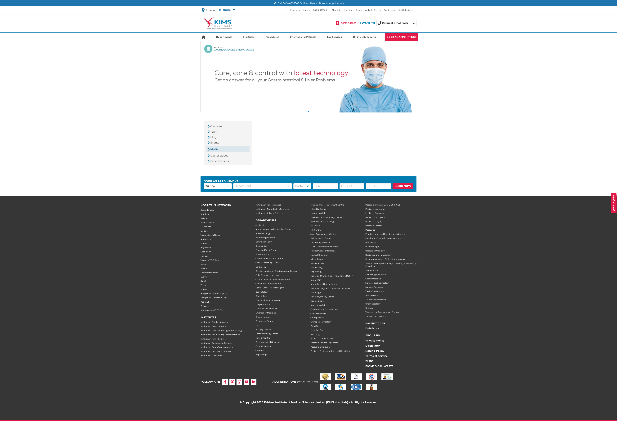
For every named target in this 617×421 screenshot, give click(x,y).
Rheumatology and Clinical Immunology (385, 259)
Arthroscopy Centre (265, 237)
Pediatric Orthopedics (376, 217)
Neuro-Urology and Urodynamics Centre (330, 288)
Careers (377, 10)
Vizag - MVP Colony (210, 260)
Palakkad (205, 306)
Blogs (359, 10)
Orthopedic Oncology (320, 322)
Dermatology (261, 292)
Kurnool (204, 243)
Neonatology (316, 267)
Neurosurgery (317, 301)
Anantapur (206, 239)
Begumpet (206, 247)
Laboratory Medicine (320, 242)
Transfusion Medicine (375, 299)
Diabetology (261, 296)
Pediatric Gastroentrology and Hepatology (331, 351)
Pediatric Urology (373, 225)
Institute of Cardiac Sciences (214, 322)
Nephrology (316, 271)
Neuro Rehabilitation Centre (324, 284)
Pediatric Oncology (374, 213)
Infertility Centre (318, 209)
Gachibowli (206, 252)
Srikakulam (206, 226)
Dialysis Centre (262, 304)
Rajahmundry (207, 222)
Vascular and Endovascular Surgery (382, 312)
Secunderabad (208, 210)
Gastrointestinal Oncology (268, 342)
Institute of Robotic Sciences (269, 213)
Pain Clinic (315, 326)
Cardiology (260, 267)
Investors (348, 10)
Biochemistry (261, 246)
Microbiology (316, 259)
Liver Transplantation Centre (324, 246)
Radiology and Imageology (378, 255)
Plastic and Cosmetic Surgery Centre (383, 238)
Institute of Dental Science (213, 326)
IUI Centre (315, 225)
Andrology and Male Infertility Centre (273, 229)
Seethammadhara (209, 272)
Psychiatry (370, 242)
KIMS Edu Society (406, 10)
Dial (288, 3)
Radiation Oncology (375, 251)
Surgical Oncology (374, 287)
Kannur (204, 264)
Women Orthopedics (375, 316)
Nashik (204, 268)
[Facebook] (225, 382)
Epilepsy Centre (263, 329)
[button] (227, 10)
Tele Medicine (371, 295)
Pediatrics (370, 230)
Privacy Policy (375, 340)
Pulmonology (372, 246)
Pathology (315, 334)
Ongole (204, 231)
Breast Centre (262, 254)
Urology (369, 308)
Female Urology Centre (266, 333)
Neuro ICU (315, 280)
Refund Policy (374, 350)
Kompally (205, 302)
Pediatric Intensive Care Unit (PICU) (382, 205)
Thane (203, 285)
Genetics (259, 350)
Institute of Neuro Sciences (214, 339)
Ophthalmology (318, 313)
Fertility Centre (262, 338)
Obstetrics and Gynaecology (324, 309)
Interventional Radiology (322, 221)
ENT (257, 325)
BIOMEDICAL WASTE (379, 366)
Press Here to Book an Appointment (323, 3)
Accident (259, 225)
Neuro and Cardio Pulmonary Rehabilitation (331, 276)
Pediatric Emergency (320, 347)
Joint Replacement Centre (323, 234)
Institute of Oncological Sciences (216, 343)
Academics (389, 10)
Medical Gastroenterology (322, 251)
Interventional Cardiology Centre (326, 217)
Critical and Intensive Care (268, 283)
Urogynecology (372, 304)
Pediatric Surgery (373, 221)
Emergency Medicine (265, 313)
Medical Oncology (319, 255)
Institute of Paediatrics (211, 355)
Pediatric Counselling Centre (324, 342)
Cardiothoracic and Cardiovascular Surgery (276, 271)
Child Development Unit (267, 275)
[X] (232, 382)
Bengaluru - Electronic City (214, 297)
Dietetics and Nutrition (266, 308)
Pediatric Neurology (375, 209)
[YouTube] (246, 382)
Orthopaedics (317, 317)
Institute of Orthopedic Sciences (216, 351)
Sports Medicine (373, 279)
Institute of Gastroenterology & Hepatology (221, 330)
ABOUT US (372, 335)
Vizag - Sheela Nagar (210, 235)
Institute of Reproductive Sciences (272, 209)
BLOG (369, 361)
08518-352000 (320, 10)
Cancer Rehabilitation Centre (269, 258)
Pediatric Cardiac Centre (322, 338)
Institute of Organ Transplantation (217, 347)
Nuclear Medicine (318, 305)
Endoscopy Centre (264, 321)
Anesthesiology (262, 233)
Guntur (204, 277)
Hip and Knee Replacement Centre (327, 205)
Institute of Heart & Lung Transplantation (220, 334)
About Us (336, 10)
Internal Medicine (318, 213)
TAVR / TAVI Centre (374, 291)
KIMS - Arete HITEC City (212, 310)
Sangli (203, 281)
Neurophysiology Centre (322, 297)
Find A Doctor (372, 328)
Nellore (204, 218)
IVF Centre (315, 230)
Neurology (315, 292)
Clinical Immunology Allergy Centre (272, 279)
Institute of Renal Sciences (268, 205)
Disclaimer (372, 345)
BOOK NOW (403, 186)
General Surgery (263, 346)
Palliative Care (317, 330)
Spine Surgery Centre (375, 274)
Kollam (204, 289)
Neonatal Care (317, 263)
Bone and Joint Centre (266, 250)
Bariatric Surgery (263, 242)
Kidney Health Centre (320, 238)
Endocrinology (262, 317)
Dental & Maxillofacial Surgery (269, 288)
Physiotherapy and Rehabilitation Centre (385, 234)
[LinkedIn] (253, 382)
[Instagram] (239, 382)
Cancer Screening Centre (267, 262)
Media (367, 10)
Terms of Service (376, 356)
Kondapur (205, 214)
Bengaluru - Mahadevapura (214, 293)
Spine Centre (371, 270)
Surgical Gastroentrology (377, 283)
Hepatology (261, 354)
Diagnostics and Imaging (267, 300)
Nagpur (204, 256)
